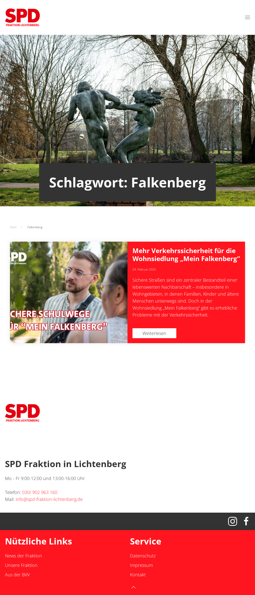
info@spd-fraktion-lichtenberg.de (49, 499)
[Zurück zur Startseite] (22, 17)
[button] (247, 17)
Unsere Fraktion (21, 565)
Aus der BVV (17, 575)
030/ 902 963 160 (39, 492)
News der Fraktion (23, 556)
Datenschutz (143, 556)
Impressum (141, 565)
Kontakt (138, 575)
